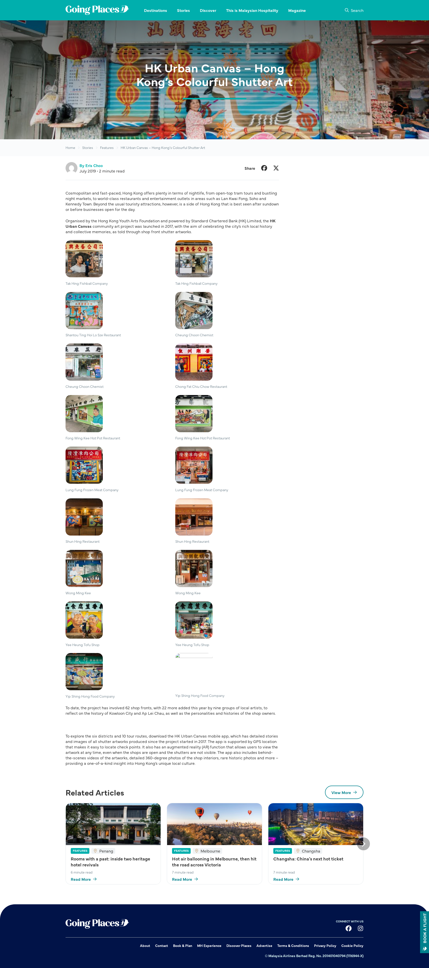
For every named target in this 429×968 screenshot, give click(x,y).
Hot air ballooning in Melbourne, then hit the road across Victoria (214, 861)
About (145, 945)
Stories (87, 147)
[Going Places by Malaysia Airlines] (97, 10)
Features (107, 147)
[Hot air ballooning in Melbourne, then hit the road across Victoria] (214, 824)
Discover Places (238, 945)
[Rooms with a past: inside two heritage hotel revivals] (113, 824)
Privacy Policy (325, 945)
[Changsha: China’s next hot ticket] (315, 824)
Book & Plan (182, 945)
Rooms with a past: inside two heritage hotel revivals (110, 861)
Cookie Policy (352, 945)
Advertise (264, 945)
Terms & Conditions (293, 945)
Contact (161, 945)
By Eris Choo (91, 165)
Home (70, 147)
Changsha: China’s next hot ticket (308, 858)
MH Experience (209, 945)
